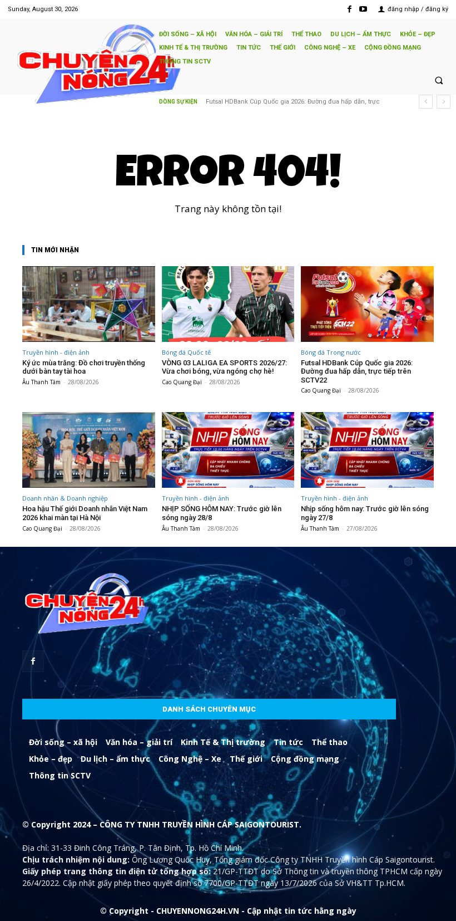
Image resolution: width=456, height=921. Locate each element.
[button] (438, 80)
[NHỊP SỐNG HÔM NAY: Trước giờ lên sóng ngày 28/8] (228, 450)
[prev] (426, 102)
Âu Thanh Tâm (41, 382)
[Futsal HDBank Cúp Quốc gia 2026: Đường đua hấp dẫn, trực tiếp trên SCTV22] (367, 304)
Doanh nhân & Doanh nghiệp (65, 498)
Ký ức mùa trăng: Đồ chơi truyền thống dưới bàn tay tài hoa (83, 367)
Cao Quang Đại (182, 382)
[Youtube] (363, 9)
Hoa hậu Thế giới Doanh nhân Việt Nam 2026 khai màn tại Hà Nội (84, 513)
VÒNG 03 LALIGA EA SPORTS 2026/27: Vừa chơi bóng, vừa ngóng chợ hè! (224, 367)
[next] (443, 102)
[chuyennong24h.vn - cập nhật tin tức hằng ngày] (78, 65)
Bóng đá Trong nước (331, 352)
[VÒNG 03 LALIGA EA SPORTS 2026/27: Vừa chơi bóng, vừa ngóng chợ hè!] (228, 304)
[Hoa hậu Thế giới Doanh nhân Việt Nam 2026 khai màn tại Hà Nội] (88, 450)
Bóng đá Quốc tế (186, 352)
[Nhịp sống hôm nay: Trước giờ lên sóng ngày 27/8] (367, 450)
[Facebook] (349, 9)
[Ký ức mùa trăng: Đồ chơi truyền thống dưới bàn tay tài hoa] (88, 304)
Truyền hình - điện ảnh (56, 352)
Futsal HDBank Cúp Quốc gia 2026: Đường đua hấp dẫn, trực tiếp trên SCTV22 (357, 371)
